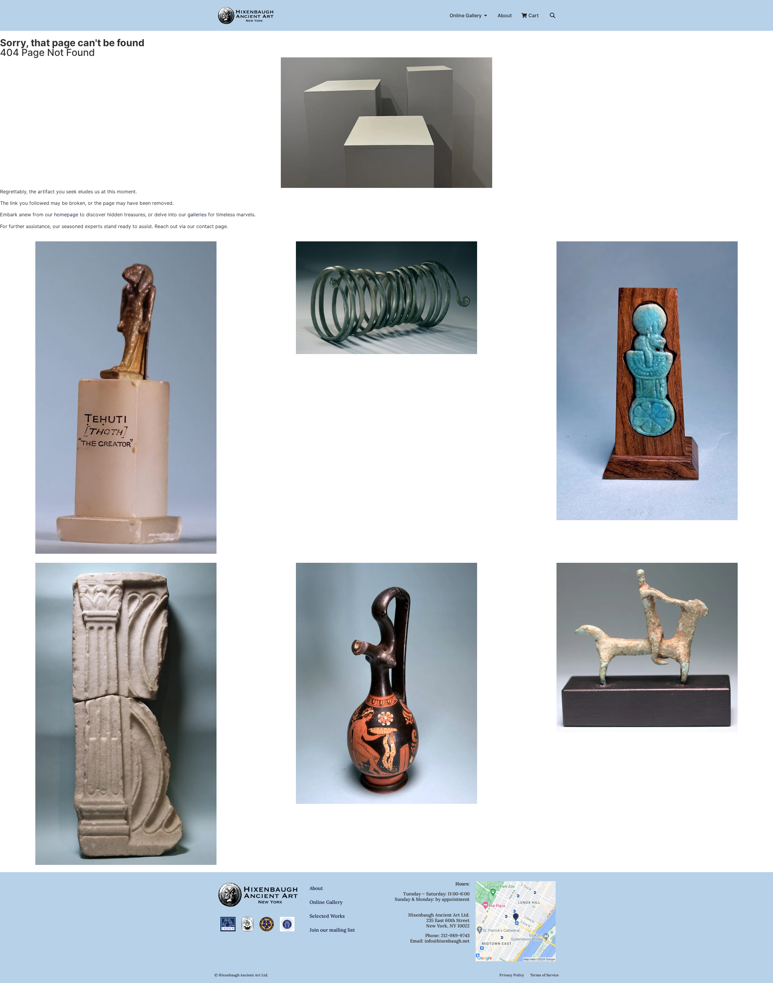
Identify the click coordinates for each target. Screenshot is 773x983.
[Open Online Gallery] (485, 15)
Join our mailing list (332, 930)
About (316, 888)
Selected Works (327, 916)
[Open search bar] (553, 15)
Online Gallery (326, 902)
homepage (66, 214)
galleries (197, 214)
